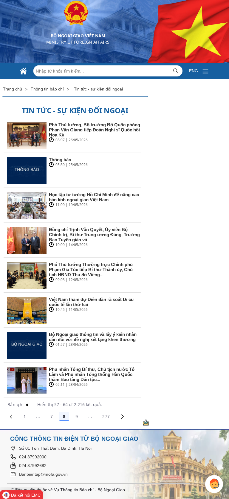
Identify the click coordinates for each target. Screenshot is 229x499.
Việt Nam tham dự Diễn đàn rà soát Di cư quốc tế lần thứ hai (91, 302)
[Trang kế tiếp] (122, 416)
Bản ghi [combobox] (15, 404)
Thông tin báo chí (47, 89)
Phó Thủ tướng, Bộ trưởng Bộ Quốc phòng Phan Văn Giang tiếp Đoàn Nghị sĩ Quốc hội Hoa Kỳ (94, 129)
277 (108, 417)
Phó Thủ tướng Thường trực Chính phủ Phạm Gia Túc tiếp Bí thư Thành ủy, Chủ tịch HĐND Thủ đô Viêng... (91, 269)
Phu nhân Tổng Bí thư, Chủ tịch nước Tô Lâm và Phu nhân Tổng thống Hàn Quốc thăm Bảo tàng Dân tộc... (91, 374)
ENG (193, 70)
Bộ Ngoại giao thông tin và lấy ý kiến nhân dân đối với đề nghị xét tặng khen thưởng (93, 337)
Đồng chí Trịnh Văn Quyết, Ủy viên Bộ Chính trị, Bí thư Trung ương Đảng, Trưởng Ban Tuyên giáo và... (94, 234)
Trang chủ (12, 89)
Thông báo (60, 159)
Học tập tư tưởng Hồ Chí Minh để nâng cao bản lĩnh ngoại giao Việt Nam (94, 197)
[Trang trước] (11, 416)
